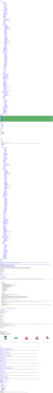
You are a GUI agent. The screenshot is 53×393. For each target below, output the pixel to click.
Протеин (5, 94)
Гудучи (4, 22)
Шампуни (6, 43)
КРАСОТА (3, 24)
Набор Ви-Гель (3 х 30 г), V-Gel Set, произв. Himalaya (15, 342)
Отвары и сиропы (5, 264)
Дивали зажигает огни (3, 371)
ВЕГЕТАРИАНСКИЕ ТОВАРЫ (5, 91)
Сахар (4, 69)
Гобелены (5, 104)
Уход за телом (5, 177)
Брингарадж (6, 6)
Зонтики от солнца (5, 88)
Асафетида (6, 7)
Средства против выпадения (7, 42)
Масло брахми (6, 9)
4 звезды (2, 311)
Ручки (5, 89)
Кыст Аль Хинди (30, 264)
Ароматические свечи (6, 77)
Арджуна (45, 264)
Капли (11, 264)
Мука (4, 72)
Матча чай (6, 55)
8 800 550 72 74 (1, 381)
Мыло (5, 33)
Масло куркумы (6, 14)
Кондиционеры (6, 188)
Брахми (4, 17)
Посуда (4, 98)
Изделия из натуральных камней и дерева (7, 86)
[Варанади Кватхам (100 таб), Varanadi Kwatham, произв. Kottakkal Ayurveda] (7, 266)
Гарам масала (6, 63)
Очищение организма (7, 19)
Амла (5, 4)
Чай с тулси (6, 59)
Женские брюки (5, 111)
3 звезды (4, 311)
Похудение (6, 20)
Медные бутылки (6, 108)
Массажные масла (6, 179)
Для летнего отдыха (5, 84)
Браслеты (4, 82)
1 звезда (7, 311)
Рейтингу (2, 310)
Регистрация (2, 144)
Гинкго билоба (49, 264)
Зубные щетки (6, 185)
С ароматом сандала (6, 74)
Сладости (4, 66)
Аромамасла (5, 75)
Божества (4, 78)
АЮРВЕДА (3, 2)
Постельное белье (6, 106)
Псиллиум (6, 5)
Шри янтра (6, 81)
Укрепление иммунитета (16, 264)
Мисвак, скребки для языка (7, 40)
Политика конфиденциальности (4, 385)
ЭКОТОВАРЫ (25, 262)
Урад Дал (5, 67)
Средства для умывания (7, 28)
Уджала (5, 11)
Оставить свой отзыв (2, 312)
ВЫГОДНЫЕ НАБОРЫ (4, 113)
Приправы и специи (5, 60)
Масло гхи (5, 65)
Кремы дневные (6, 26)
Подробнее (1, 360)
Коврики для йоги (5, 95)
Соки (5, 71)
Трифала (4, 15)
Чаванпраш (34, 264)
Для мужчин (38, 264)
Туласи (4, 23)
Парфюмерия (5, 195)
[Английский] (2, 132)
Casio (5, 87)
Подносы (5, 102)
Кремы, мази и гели (5, 10)
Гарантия (2, 384)
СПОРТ (3, 92)
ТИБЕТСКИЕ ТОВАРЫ (35, 262)
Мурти (4, 79)
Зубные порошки (6, 39)
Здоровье (4, 97)
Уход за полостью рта (6, 38)
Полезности (4, 310)
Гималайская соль (6, 64)
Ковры (5, 99)
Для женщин (5, 21)
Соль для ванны (6, 181)
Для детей (42, 264)
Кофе (5, 70)
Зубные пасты (6, 183)
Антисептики (6, 196)
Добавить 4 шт (2, 277)
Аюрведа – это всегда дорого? (3, 374)
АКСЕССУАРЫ (22, 262)
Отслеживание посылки (3, 387)
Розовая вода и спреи (7, 32)
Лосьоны (5, 180)
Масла (5, 31)
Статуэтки (6, 100)
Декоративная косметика (6, 193)
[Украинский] (2, 133)
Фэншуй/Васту (5, 83)
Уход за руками (5, 192)
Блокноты (6, 90)
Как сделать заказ (3, 383)
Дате (0, 310)
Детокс (4, 18)
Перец (5, 61)
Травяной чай (6, 54)
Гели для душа (6, 178)
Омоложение (6, 25)
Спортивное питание (6, 93)
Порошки (5, 37)
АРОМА (3, 73)
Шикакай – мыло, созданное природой (5, 352)
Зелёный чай (6, 53)
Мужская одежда (5, 109)
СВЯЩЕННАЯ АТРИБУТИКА (15, 262)
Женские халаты (5, 110)
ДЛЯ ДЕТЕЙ (3, 96)
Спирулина (22, 264)
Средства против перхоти (7, 187)
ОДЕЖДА (45, 262)
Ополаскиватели (6, 184)
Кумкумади (6, 8)
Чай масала (6, 57)
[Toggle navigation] (0, 122)
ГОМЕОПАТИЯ (19, 262)
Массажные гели (6, 30)
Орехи (4, 68)
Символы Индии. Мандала (3, 358)
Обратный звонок (2, 270)
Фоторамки (6, 101)
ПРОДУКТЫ (9, 262)
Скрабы (5, 29)
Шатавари (4, 16)
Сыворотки (6, 175)
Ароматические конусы (6, 76)
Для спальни (5, 107)
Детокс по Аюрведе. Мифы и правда (4, 377)
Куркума (4, 13)
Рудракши (4, 80)
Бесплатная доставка (2, 262)
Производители (2, 389)
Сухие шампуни (6, 191)
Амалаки (5, 3)
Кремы (5, 35)
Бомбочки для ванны (7, 182)
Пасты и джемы (5, 12)
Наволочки (6, 105)
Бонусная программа (3, 388)
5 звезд (1, 311)
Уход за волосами (5, 186)
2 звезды (6, 311)
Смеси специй (6, 62)
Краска (5, 190)
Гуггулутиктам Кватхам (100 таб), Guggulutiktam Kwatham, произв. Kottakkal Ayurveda (26, 342)
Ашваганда (26, 264)
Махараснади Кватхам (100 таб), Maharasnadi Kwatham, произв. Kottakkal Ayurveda (36, 342)
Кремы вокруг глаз (6, 27)
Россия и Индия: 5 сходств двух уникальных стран (6, 355)
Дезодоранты (5, 194)
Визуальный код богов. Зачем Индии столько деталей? (6, 349)
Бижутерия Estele (5, 85)
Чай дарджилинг (6, 56)
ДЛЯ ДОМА (43, 262)
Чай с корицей (6, 58)
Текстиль (4, 103)
